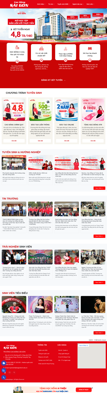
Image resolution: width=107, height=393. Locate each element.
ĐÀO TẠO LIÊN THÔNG (40, 125)
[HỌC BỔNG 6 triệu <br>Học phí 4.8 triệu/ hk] (17, 47)
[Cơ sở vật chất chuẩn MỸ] (41, 48)
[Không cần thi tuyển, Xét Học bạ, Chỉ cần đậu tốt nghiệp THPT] (90, 60)
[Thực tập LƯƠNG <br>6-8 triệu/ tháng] (66, 49)
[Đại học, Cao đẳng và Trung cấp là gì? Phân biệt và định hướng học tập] (93, 162)
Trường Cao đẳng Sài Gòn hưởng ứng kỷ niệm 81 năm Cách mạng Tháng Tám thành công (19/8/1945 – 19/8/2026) (40, 222)
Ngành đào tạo (77, 4)
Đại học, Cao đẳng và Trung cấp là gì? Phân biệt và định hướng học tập (93, 173)
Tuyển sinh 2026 (63, 4)
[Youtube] (9, 372)
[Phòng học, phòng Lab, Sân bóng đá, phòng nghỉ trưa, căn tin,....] (41, 60)
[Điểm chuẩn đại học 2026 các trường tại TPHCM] (40, 162)
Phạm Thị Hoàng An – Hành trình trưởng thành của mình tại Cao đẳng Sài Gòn (40, 317)
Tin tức (50, 4)
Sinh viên (90, 4)
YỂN (60, 80)
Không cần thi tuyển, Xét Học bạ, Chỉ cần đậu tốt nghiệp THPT (90, 66)
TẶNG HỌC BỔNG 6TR (93, 125)
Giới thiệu (40, 4)
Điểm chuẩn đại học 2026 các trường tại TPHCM (38, 173)
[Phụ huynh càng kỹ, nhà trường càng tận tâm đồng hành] (14, 162)
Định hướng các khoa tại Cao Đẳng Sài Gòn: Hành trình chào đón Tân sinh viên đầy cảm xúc (66, 221)
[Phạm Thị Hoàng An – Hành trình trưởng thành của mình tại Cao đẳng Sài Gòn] (40, 304)
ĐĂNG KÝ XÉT (48, 80)
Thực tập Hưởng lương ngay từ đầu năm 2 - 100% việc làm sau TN (65, 66)
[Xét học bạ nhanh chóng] (90, 48)
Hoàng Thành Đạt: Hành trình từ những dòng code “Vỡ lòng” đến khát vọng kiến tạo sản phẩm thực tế (66, 317)
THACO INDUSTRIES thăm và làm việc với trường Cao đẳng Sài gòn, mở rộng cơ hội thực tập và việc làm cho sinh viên (14, 222)
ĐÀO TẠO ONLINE (66, 125)
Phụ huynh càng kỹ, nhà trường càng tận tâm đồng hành (14, 173)
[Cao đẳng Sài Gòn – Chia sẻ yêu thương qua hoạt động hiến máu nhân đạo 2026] (93, 209)
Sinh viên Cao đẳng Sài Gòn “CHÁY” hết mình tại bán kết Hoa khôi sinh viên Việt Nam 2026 (40, 269)
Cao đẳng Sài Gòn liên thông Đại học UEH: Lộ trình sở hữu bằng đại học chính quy (66, 174)
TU (56, 80)
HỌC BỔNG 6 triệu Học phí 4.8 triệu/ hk (17, 54)
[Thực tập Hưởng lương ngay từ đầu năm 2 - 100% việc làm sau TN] (65, 60)
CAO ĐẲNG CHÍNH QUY (14, 125)
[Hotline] (14, 372)
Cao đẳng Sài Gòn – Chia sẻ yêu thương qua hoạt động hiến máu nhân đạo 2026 (92, 221)
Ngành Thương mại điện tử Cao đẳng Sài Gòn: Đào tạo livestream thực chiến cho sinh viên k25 (92, 269)
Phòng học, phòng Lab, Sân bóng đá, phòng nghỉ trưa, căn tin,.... (41, 66)
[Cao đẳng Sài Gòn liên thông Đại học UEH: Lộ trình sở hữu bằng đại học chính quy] (66, 162)
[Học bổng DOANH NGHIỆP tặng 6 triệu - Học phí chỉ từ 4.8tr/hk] (17, 61)
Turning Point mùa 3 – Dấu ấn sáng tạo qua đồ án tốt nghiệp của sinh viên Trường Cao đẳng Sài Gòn (13, 269)
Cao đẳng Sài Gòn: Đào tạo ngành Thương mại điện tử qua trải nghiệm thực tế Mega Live (66, 269)
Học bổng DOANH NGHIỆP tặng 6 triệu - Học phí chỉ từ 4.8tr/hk (17, 68)
